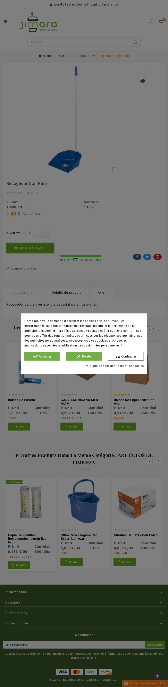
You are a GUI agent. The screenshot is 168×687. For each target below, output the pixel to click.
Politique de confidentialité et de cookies (114, 366)
